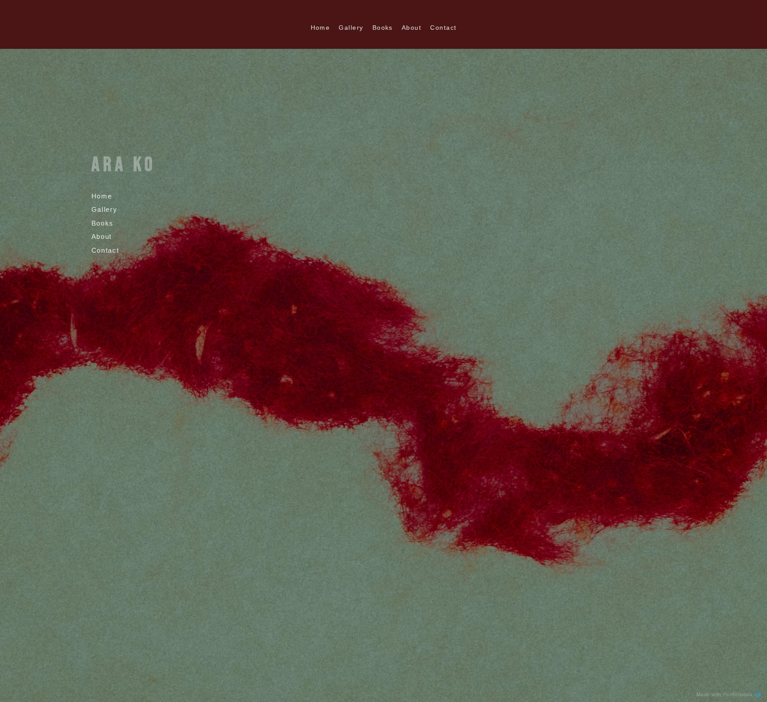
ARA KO (123, 165)
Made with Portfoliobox (724, 694)
